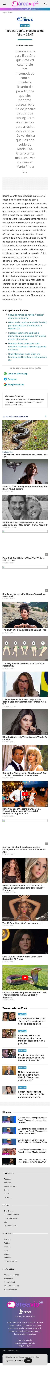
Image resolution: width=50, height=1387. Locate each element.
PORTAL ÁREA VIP (9, 1269)
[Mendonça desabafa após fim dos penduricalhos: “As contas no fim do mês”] (9, 1053)
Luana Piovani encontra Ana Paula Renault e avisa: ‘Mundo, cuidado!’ (32, 1151)
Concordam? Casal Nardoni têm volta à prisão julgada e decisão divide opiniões (31, 1021)
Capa (4, 12)
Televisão (6, 1122)
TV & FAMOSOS (7, 1173)
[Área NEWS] (25, 21)
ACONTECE (6, 1233)
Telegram (12, 379)
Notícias (10, 12)
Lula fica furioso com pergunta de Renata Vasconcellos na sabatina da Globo (32, 1120)
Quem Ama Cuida (8, 1164)
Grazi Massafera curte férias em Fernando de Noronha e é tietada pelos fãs (27, 357)
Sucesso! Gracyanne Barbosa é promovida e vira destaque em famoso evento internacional (27, 336)
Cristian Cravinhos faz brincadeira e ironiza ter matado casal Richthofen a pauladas (31, 1039)
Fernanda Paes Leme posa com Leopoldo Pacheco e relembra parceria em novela (27, 346)
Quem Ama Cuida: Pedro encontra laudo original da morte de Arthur (32, 1160)
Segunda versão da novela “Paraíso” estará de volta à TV (26, 316)
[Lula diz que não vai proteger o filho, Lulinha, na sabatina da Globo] (9, 1142)
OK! (28, 1361)
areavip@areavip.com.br (25, 1343)
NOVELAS (5, 1205)
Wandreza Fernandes (26, 45)
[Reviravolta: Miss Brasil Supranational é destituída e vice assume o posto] (9, 1090)
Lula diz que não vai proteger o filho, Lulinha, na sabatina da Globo (32, 1141)
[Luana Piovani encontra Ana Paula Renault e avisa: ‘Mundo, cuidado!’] (9, 1151)
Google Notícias (16, 384)
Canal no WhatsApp (17, 373)
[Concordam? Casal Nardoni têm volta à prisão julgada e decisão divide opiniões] (9, 1016)
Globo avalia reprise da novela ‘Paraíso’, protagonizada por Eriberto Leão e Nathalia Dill (27, 325)
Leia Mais (19, 1361)
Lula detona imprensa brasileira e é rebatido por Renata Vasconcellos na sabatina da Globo (32, 1131)
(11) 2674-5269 (25, 1346)
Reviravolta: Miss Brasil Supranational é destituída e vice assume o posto (31, 1094)
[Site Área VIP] (24, 4)
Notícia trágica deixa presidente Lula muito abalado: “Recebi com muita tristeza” (28, 1076)
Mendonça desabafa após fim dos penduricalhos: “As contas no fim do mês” (31, 1058)
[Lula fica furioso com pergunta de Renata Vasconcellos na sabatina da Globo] (9, 1119)
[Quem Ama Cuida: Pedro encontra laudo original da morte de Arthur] (9, 1161)
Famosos (5, 1154)
